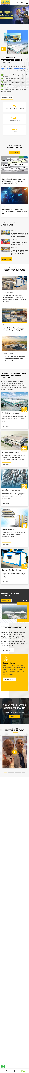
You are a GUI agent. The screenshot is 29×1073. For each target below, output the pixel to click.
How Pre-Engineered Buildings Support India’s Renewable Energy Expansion (14, 358)
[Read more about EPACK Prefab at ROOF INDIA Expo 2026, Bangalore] (5, 241)
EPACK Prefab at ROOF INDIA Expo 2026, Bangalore (19, 243)
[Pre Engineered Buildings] (14, 401)
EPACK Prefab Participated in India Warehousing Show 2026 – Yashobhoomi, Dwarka (19, 235)
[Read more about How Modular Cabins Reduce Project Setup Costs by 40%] (14, 315)
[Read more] (14, 14)
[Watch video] (3, 49)
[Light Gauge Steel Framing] (14, 478)
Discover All (14, 152)
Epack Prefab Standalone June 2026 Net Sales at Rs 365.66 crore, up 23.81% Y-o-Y (13, 181)
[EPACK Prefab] (5, 2)
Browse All (6, 600)
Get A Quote (7, 650)
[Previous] (2, 14)
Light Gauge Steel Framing (11, 490)
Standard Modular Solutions (11, 570)
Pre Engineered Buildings (10, 413)
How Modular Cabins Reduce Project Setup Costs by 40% (13, 329)
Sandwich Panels (8, 529)
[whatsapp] (3, 1066)
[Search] (22, 2)
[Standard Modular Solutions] (14, 558)
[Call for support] (18, 2)
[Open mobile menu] (26, 2)
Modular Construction (8, 324)
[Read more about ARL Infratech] (14, 612)
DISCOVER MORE (7, 98)
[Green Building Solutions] (22, 1070)
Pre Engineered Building (9, 353)
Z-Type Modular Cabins (8, 292)
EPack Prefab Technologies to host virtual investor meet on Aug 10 (14, 211)
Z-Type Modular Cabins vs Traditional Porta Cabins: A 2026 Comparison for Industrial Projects (14, 298)
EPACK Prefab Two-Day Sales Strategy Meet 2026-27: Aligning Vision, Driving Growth (19, 252)
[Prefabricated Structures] (14, 440)
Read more (7, 427)
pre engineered (5, 68)
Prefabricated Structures (10, 452)
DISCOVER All (6, 259)
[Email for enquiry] (13, 2)
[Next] (26, 14)
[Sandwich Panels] (14, 517)
